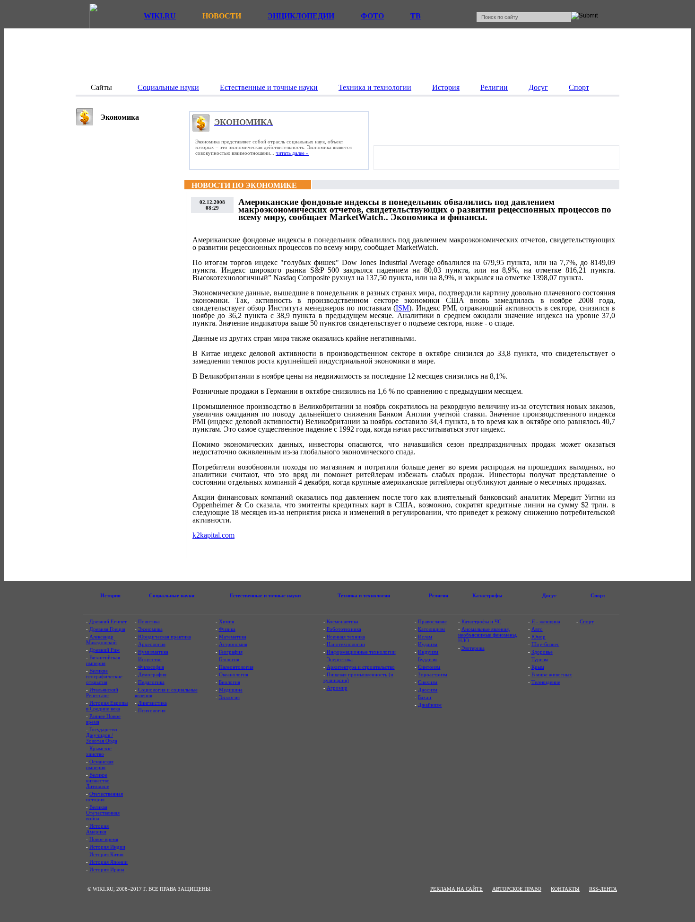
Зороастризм (432, 674)
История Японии (108, 862)
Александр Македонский (101, 639)
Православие (432, 621)
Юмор (538, 636)
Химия (226, 621)
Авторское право (516, 889)
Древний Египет (108, 621)
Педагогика (151, 682)
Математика (232, 636)
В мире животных (551, 674)
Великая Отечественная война (103, 812)
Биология (229, 682)
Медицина (231, 689)
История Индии (107, 847)
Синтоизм (429, 667)
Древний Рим (104, 650)
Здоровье (542, 652)
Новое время (103, 839)
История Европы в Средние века (107, 705)
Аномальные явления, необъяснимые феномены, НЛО (487, 634)
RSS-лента (603, 889)
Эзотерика (473, 648)
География (231, 652)
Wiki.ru (160, 16)
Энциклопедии (301, 16)
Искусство (150, 659)
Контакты (565, 889)
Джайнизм (430, 705)
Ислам (425, 636)
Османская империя (99, 764)
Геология (229, 659)
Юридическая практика (164, 636)
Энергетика (340, 659)
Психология (151, 710)
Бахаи (424, 697)
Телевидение (545, 682)
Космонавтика (342, 621)
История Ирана (106, 869)
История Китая (106, 854)
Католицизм (431, 629)
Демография (152, 674)
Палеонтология (236, 667)
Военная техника (346, 636)
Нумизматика (153, 652)
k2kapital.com (213, 535)
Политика (149, 621)
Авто (537, 629)
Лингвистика (152, 703)
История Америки (97, 828)
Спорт (587, 621)
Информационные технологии (361, 652)
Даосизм (427, 689)
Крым (537, 667)
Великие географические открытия (104, 676)
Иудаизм (427, 644)
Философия (151, 667)
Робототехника (344, 629)
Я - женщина (545, 621)
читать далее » (292, 153)
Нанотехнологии (346, 644)
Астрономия (233, 644)
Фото (372, 16)
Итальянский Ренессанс (102, 692)
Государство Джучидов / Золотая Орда (101, 735)
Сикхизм (427, 682)
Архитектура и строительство (361, 667)
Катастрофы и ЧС (481, 621)
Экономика (150, 629)
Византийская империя (103, 660)
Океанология (233, 674)
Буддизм (427, 659)
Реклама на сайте (456, 889)
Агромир (337, 688)
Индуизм (428, 652)
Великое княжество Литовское (98, 780)
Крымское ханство (99, 751)
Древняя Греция (107, 629)
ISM (402, 308)
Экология (229, 697)
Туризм (539, 659)
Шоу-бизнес (545, 644)
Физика (227, 629)
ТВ (415, 16)
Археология (151, 644)
